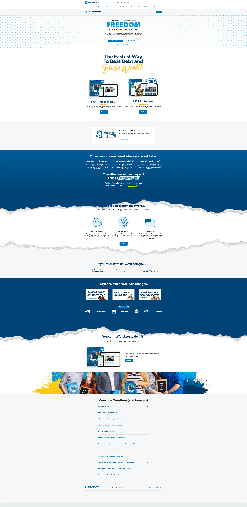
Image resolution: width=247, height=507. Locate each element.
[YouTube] (157, 487)
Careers (113, 487)
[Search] (130, 2)
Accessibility (124, 493)
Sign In (158, 2)
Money (86, 7)
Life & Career (123, 7)
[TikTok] (153, 487)
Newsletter (123, 487)
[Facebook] (149, 487)
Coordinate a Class (115, 12)
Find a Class (106, 12)
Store (156, 7)
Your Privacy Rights (102, 493)
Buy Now (159, 12)
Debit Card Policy (88, 493)
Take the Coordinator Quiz (116, 40)
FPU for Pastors (135, 12)
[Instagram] (160, 487)
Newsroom (129, 487)
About (139, 487)
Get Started (109, 487)
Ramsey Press (134, 487)
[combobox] (122, 2)
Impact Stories (145, 12)
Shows (132, 7)
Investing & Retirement (96, 7)
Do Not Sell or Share (111, 493)
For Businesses (147, 7)
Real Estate (107, 7)
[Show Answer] (147, 406)
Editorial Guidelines (131, 493)
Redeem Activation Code (123, 45)
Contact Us (118, 487)
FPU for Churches (126, 12)
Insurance (115, 7)
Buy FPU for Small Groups (131, 40)
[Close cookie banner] (245, 505)
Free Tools (139, 7)
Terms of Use (118, 493)
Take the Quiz (124, 139)
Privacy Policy (95, 493)
